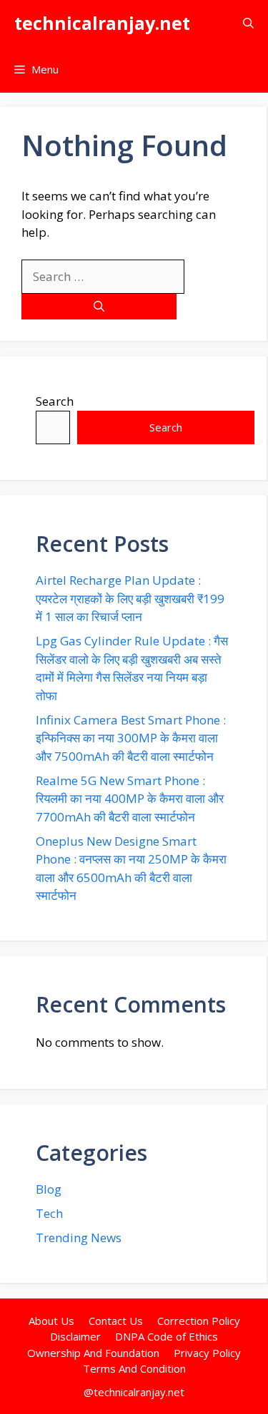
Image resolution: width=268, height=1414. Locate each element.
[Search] (99, 307)
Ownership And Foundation (93, 1353)
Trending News (78, 1237)
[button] (248, 23)
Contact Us (116, 1320)
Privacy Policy (207, 1353)
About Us (51, 1320)
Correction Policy (198, 1320)
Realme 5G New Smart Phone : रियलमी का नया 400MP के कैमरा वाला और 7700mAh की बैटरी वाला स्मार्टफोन (130, 798)
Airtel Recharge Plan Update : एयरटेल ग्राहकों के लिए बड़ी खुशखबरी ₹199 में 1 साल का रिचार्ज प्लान (130, 598)
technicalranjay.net (102, 23)
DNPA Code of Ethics (166, 1336)
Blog (48, 1189)
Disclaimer (75, 1336)
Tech (49, 1213)
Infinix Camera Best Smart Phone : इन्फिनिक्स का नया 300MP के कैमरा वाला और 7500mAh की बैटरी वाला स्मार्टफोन (131, 738)
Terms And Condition (134, 1368)
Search (55, 401)
